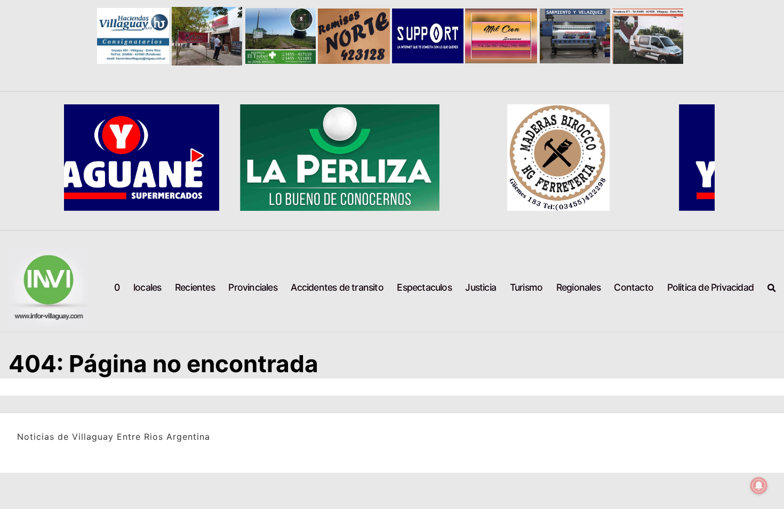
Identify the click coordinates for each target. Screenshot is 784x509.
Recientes (195, 287)
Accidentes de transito (337, 287)
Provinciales (252, 287)
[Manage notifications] (758, 485)
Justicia (480, 287)
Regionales (578, 287)
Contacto (633, 287)
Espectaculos (424, 287)
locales (147, 287)
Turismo (526, 287)
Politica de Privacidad (710, 287)
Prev (112, 36)
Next (672, 36)
